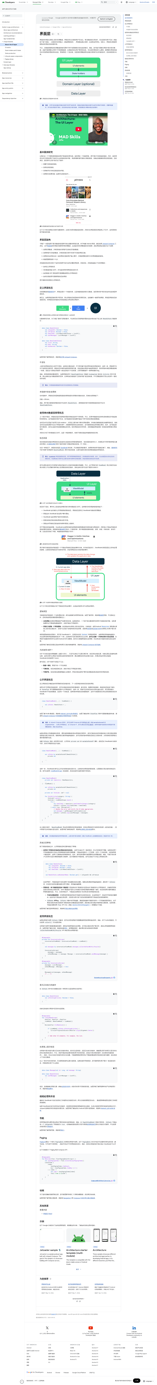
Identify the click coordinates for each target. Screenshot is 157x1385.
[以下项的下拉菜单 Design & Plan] (43, 2)
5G (49, 1362)
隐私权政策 (51, 1359)
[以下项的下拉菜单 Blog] (82, 2)
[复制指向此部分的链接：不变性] (47, 362)
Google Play (64, 2)
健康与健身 (51, 1353)
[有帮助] (113, 27)
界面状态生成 (46, 1284)
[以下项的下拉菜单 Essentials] (28, 2)
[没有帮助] (116, 27)
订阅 (136, 1381)
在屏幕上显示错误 (86, 829)
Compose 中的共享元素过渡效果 (84, 1198)
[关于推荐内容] (50, 1278)
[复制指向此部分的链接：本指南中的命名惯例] (58, 392)
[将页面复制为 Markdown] (58, 34)
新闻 (28, 1359)
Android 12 (95, 1362)
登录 (153, 2)
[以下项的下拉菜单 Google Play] (70, 2)
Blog (78, 2)
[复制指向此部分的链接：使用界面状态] (54, 916)
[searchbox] (12, 15)
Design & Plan (37, 2)
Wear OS (72, 1351)
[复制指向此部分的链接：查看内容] (49, 1210)
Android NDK (117, 1359)
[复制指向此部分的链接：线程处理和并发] (57, 1096)
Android (29, 1348)
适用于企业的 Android (33, 1351)
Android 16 (95, 1351)
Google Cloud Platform (79, 1372)
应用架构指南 (99, 1284)
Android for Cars (75, 1356)
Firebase (66, 1372)
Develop (51, 2)
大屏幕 (72, 1348)
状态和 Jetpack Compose (68, 357)
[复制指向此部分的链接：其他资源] (50, 1206)
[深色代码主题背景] (114, 326)
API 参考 (116, 1353)
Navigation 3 (67, 1198)
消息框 (89, 629)
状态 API (87, 722)
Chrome (57, 1372)
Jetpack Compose (108, 244)
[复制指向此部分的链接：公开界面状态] (54, 680)
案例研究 (51, 292)
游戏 (49, 1348)
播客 (28, 1365)
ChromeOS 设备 (74, 1353)
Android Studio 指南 (119, 1348)
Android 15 (95, 1353)
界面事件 (50, 1089)
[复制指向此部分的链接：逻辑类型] (49, 611)
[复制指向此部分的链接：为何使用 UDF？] (54, 650)
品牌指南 (41, 1380)
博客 (28, 1362)
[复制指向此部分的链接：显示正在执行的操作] (58, 985)
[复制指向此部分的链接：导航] (46, 1118)
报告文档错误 (139, 1351)
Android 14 (95, 1356)
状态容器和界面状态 (74, 1284)
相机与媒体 (51, 1356)
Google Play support (141, 1353)
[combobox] (109, 2)
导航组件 (50, 1127)
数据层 (49, 246)
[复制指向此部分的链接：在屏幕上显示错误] (56, 1047)
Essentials (22, 2)
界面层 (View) (47, 1214)
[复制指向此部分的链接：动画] (46, 1191)
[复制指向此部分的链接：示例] (46, 1221)
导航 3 (62, 1130)
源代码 (28, 1356)
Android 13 (95, 1359)
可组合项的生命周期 (71, 909)
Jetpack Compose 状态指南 (91, 645)
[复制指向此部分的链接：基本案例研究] (54, 152)
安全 (28, 1353)
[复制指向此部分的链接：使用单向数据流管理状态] (65, 413)
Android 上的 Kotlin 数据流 (69, 714)
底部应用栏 (52, 444)
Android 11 (95, 1365)
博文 (65, 928)
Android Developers (45, 27)
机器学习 (50, 1351)
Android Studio (144, 2)
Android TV (73, 1359)
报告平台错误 (139, 1348)
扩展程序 (90, 724)
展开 (78, 1269)
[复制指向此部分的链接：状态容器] (49, 438)
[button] (11, 27)
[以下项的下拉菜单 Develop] (56, 2)
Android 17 (95, 1348)
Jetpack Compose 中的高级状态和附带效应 (57, 716)
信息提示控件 (97, 629)
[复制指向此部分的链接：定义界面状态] (54, 288)
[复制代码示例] (116, 326)
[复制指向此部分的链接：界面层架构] (52, 240)
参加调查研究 (139, 1356)
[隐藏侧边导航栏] (22, 1382)
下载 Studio (117, 1356)
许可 (36, 1380)
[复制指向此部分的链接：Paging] (48, 1138)
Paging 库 (43, 1142)
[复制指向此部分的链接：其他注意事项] (52, 843)
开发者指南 (117, 1351)
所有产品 (92, 1372)
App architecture (9, 9)
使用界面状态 (91, 1124)
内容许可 (53, 1314)
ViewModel (64, 448)
